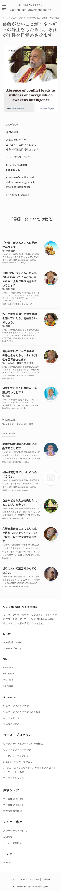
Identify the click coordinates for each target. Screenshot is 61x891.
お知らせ (8, 836)
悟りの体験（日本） (13, 798)
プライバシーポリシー (29, 879)
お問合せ (47, 879)
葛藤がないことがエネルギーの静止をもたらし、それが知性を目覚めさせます (19, 355)
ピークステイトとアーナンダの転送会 (23, 743)
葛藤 (13, 250)
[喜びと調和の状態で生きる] (30, 9)
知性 (26, 363)
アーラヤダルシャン (13, 778)
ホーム (13, 879)
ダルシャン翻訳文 (12, 842)
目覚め (20, 363)
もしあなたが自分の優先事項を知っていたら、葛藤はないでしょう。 (19, 318)
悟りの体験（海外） (13, 804)
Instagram (9, 673)
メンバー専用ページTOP (16, 830)
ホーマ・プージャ (12, 648)
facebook (8, 667)
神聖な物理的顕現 (12, 811)
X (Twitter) (9, 685)
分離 (8, 250)
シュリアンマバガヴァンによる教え (22, 711)
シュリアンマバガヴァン (16, 705)
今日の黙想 (10, 419)
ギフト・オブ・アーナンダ (17, 749)
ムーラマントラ (11, 717)
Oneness (8, 862)
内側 (8, 289)
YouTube (8, 679)
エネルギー (11, 363)
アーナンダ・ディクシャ (16, 755)
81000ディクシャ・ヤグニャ (18, 761)
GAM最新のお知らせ (14, 642)
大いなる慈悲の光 (12, 724)
